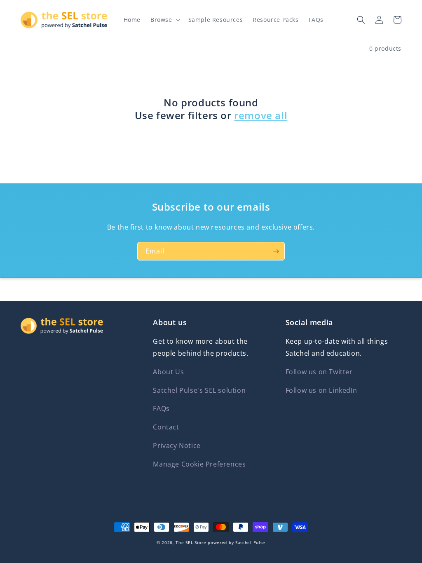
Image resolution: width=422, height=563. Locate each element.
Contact (166, 427)
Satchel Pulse (250, 542)
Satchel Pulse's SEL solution (199, 390)
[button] (164, 19)
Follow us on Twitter (319, 371)
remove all (260, 115)
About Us (168, 371)
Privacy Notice (176, 445)
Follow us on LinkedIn (321, 390)
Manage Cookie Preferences (199, 464)
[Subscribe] (276, 251)
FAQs (161, 408)
